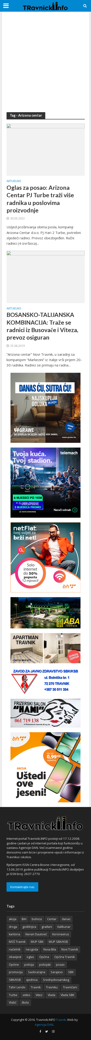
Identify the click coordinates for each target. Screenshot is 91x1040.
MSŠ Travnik (17, 942)
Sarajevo (57, 972)
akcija (12, 919)
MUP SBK (37, 942)
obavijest (15, 957)
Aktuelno (14, 181)
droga (13, 927)
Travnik (36, 987)
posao (60, 965)
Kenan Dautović (36, 934)
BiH (24, 919)
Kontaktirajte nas (22, 887)
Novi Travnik (69, 949)
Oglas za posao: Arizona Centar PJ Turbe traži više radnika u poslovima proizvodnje (40, 199)
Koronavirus (60, 934)
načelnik (14, 949)
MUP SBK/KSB (58, 942)
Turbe (13, 995)
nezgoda (32, 949)
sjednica (32, 980)
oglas (30, 957)
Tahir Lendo (17, 987)
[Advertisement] (45, 62)
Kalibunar (63, 927)
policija (29, 965)
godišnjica (29, 927)
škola (25, 1002)
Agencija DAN (44, 1025)
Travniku (52, 987)
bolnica (37, 919)
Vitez (39, 995)
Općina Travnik (64, 957)
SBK (71, 972)
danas (66, 919)
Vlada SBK (67, 995)
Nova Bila (49, 949)
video (26, 995)
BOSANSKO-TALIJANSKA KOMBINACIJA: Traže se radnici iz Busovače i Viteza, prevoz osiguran (42, 326)
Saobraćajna (36, 972)
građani (47, 927)
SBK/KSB (15, 980)
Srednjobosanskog (56, 980)
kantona (14, 934)
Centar (51, 919)
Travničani (70, 987)
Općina (44, 957)
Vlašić (12, 1002)
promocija (16, 972)
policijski (45, 965)
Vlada (51, 995)
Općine (14, 965)
